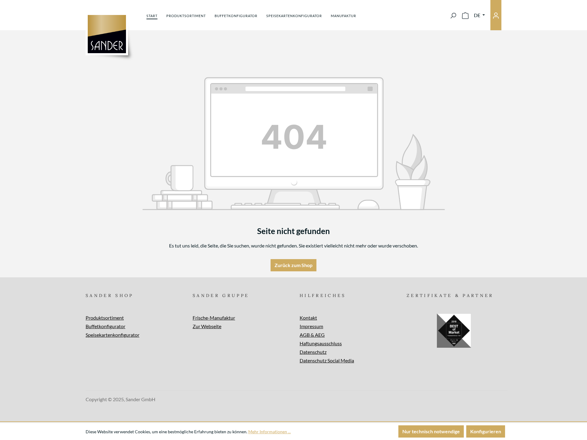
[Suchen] (453, 15)
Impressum (311, 326)
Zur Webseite (207, 326)
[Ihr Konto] (495, 15)
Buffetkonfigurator (105, 326)
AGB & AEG (312, 335)
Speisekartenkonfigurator (112, 335)
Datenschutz (313, 352)
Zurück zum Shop (293, 265)
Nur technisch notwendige (431, 431)
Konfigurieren (485, 431)
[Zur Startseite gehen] (107, 34)
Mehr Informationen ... (269, 431)
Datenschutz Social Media (327, 360)
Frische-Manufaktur (214, 318)
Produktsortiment (105, 318)
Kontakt (308, 318)
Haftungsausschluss (321, 343)
